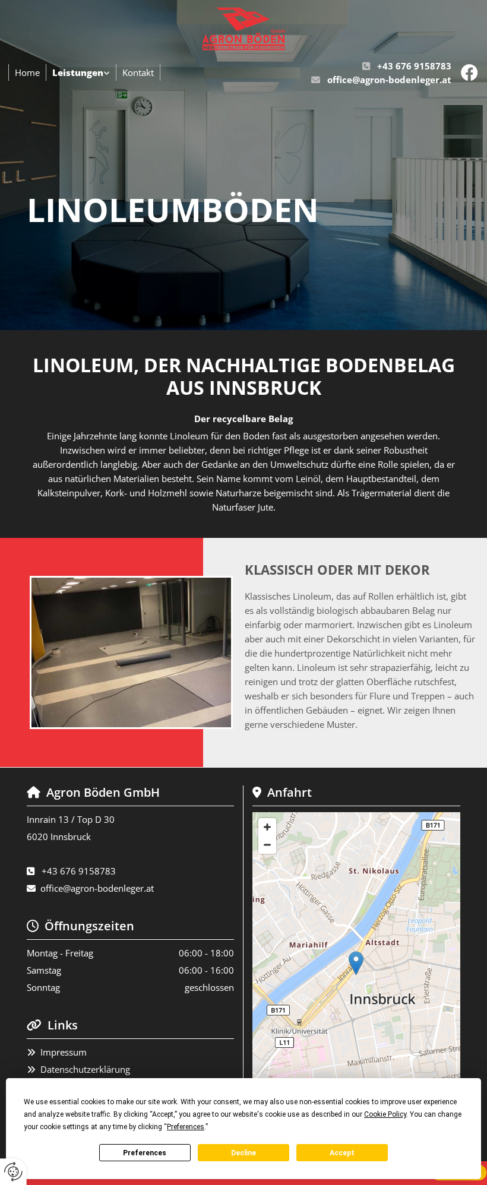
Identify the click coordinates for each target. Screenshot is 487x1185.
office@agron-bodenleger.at (389, 79)
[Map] (356, 975)
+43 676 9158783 (414, 66)
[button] (356, 963)
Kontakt (138, 72)
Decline (243, 1153)
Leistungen (77, 72)
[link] (81, 72)
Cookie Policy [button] (385, 1114)
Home (27, 72)
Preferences (144, 1153)
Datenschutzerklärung (85, 1069)
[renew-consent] (13, 1171)
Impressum (63, 1052)
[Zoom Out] (267, 845)
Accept (342, 1153)
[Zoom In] (267, 827)
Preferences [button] (185, 1127)
